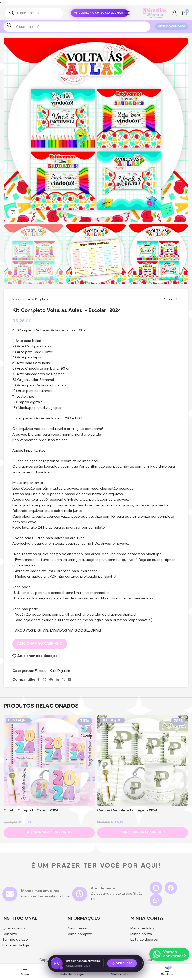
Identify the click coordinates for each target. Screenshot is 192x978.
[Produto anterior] (165, 300)
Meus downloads (172, 26)
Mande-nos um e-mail (41, 891)
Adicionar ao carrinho (40, 643)
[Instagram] (156, 888)
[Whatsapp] (156, 900)
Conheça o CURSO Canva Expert (102, 13)
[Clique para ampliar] (13, 212)
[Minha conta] (175, 13)
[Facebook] (171, 888)
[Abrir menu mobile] (127, 13)
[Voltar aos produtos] (171, 300)
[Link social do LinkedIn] (57, 680)
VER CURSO (124, 964)
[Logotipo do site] (154, 13)
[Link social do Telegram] (69, 680)
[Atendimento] (79, 894)
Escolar (41, 671)
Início (16, 299)
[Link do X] (45, 680)
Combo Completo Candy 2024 (31, 810)
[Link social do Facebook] (39, 680)
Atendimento (103, 888)
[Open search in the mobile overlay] (34, 13)
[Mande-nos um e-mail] (10, 894)
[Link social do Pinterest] (51, 680)
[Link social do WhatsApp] (63, 680)
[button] (49, 832)
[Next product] (177, 300)
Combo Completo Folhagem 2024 (127, 810)
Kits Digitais (38, 299)
